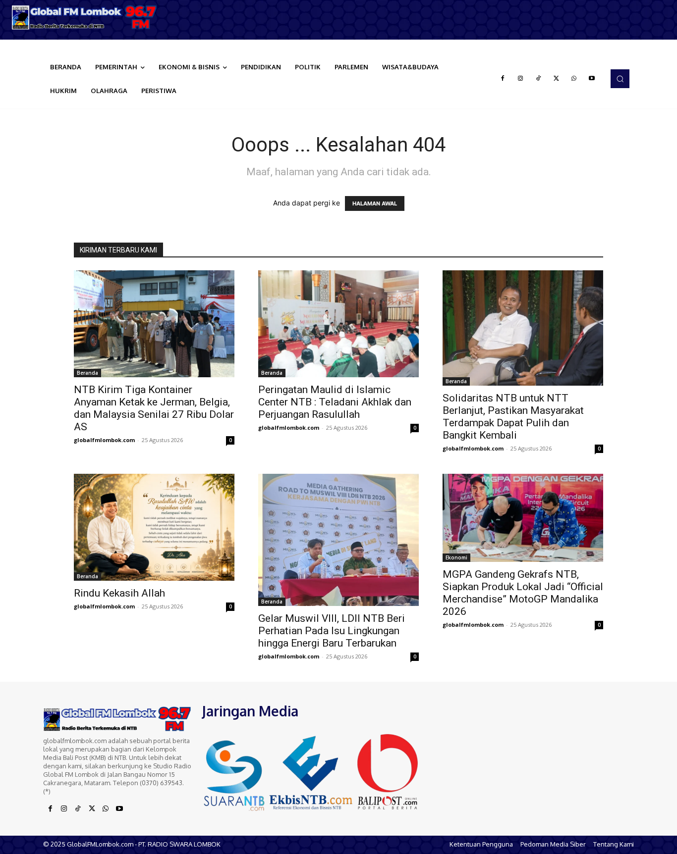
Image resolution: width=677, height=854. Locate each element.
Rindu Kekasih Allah (119, 593)
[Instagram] (520, 79)
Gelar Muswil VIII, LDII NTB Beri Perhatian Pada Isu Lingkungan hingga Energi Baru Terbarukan (331, 630)
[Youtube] (592, 79)
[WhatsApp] (574, 79)
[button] (620, 78)
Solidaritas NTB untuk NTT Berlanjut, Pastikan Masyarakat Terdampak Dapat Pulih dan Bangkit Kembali (513, 416)
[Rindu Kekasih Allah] (154, 527)
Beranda (87, 372)
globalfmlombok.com (104, 440)
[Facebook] (502, 79)
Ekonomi (456, 557)
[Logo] (85, 17)
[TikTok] (538, 79)
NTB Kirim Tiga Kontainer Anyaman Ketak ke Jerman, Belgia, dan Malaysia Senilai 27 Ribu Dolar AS (154, 408)
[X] (556, 79)
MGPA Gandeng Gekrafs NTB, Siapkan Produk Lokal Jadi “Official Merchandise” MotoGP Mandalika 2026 (523, 592)
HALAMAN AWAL (374, 203)
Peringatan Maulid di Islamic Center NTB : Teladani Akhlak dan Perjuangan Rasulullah (334, 402)
